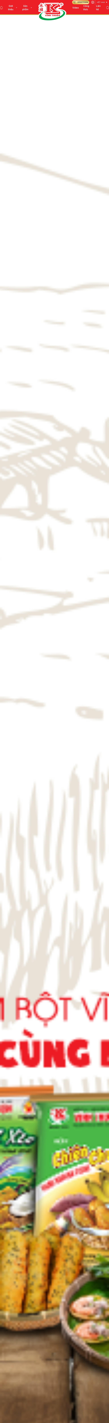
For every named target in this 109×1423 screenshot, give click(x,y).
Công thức (86, 8)
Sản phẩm (25, 8)
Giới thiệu (10, 8)
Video (75, 7)
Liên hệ (98, 8)
